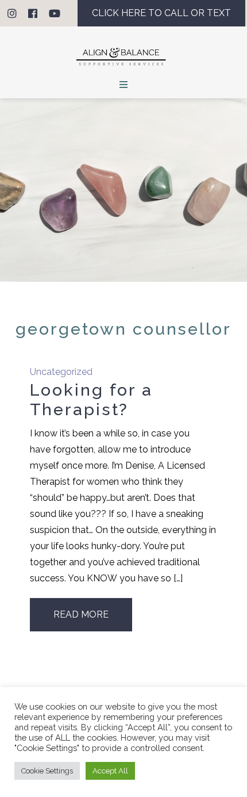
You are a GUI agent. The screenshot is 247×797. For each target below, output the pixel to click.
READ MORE (81, 614)
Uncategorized (61, 371)
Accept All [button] (110, 771)
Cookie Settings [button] (47, 771)
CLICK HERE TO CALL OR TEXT (161, 12)
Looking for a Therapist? (91, 400)
